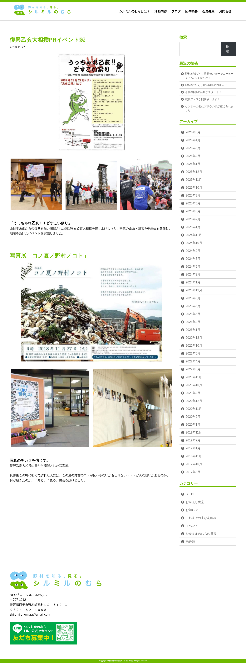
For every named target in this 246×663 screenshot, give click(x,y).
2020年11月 (194, 408)
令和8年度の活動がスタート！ (203, 92)
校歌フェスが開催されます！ (202, 99)
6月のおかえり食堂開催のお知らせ (206, 85)
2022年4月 (193, 361)
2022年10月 (194, 345)
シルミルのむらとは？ (134, 11)
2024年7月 (193, 258)
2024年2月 (193, 274)
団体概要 (191, 11)
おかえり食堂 (195, 502)
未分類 (190, 541)
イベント (192, 525)
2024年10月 (194, 243)
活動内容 (161, 11)
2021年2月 (193, 393)
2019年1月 (193, 448)
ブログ (176, 11)
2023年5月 (193, 306)
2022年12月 (194, 337)
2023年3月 (193, 314)
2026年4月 (193, 140)
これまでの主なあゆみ (201, 517)
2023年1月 (193, 329)
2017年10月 (194, 464)
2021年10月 (194, 385)
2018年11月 (194, 456)
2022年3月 (193, 369)
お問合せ (225, 11)
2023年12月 (194, 290)
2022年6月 (193, 353)
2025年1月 (193, 227)
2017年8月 (193, 472)
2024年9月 (193, 250)
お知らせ (192, 510)
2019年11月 (194, 432)
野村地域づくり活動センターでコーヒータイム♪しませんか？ (209, 75)
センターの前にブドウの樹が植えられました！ (209, 108)
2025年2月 (193, 219)
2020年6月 (193, 416)
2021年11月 (194, 377)
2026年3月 (193, 148)
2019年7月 (193, 440)
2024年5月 (193, 266)
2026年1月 (193, 164)
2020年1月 (193, 424)
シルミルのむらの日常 (201, 533)
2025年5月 (193, 211)
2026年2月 (193, 156)
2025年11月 (194, 179)
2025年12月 (194, 171)
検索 (183, 37)
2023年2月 (193, 322)
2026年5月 (193, 132)
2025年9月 (193, 195)
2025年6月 (193, 203)
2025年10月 (194, 187)
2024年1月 (193, 282)
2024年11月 (194, 235)
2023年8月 (193, 298)
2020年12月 (194, 401)
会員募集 (208, 11)
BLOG (190, 494)
